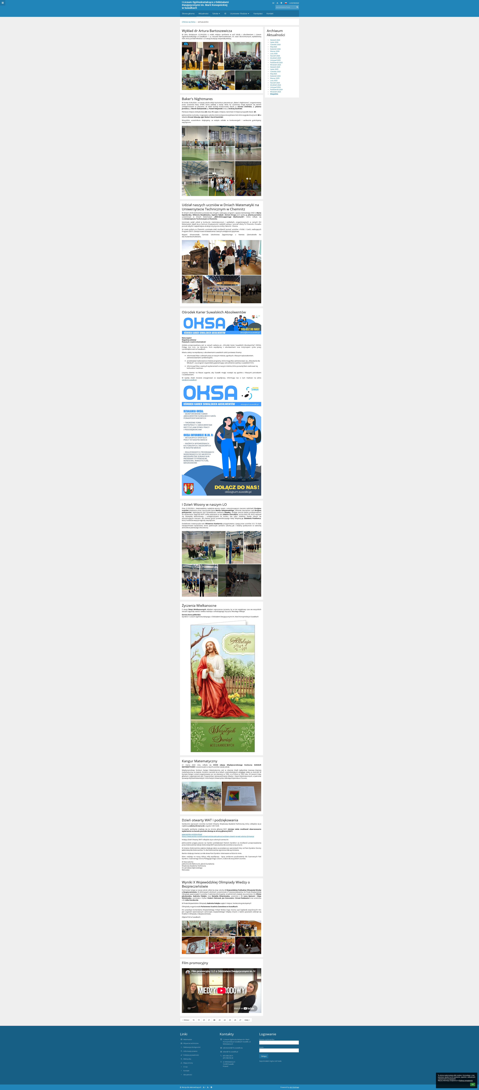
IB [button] (225, 13)
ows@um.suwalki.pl (189, 380)
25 (230, 1020)
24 (225, 1020)
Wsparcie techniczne (190, 1043)
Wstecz (186, 1020)
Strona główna (188, 22)
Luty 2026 (273, 53)
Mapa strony (188, 1063)
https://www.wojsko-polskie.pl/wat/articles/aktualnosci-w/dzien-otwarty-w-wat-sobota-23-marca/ (218, 836)
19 (199, 1020)
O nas (185, 1067)
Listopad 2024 (275, 87)
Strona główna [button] (188, 13)
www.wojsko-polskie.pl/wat (192, 834)
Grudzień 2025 (275, 58)
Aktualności (203, 22)
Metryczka (187, 1059)
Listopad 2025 (275, 60)
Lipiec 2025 (274, 69)
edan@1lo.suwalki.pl (230, 1052)
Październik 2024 (276, 89)
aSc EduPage (294, 1087)
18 (193, 1020)
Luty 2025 (273, 80)
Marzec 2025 (274, 78)
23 (219, 1020)
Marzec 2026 (274, 51)
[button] (281, 3)
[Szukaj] (297, 6)
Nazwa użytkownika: (266, 1039)
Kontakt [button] (270, 13)
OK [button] (473, 1084)
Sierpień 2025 (275, 67)
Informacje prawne (190, 1051)
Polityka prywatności (191, 1055)
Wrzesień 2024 (275, 92)
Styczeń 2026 (275, 56)
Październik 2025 (276, 62)
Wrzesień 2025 (275, 65)
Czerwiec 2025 (275, 71)
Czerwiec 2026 (275, 44)
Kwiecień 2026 (275, 49)
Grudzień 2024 (275, 85)
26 (235, 1020)
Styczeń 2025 (275, 83)
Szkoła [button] (215, 13)
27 (240, 1020)
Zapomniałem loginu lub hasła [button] (270, 1061)
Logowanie (294, 3)
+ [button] (274, 3)
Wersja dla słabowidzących (191, 1087)
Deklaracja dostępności (191, 1047)
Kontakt (186, 1071)
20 (204, 1020)
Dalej (246, 1020)
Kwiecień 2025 (275, 76)
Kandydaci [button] (258, 13)
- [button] (278, 3)
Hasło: (261, 1047)
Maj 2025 (273, 74)
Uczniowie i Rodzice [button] (238, 13)
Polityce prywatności (466, 1081)
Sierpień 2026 (275, 40)
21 (209, 1020)
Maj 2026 (273, 47)
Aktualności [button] (203, 13)
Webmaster (187, 1039)
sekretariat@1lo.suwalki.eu (233, 1048)
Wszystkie (274, 94)
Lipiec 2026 (274, 42)
